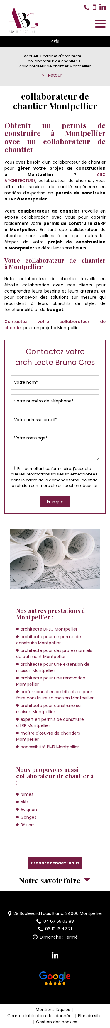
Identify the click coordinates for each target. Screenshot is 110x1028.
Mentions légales (53, 1009)
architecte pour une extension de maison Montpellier (52, 667)
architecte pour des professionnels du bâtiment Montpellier (54, 654)
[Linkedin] (102, 7)
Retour (55, 75)
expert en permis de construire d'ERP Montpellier (50, 722)
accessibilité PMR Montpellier (50, 747)
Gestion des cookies (56, 1022)
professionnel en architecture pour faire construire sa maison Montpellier (55, 695)
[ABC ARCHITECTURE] (21, 20)
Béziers (28, 825)
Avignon (29, 810)
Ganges (28, 817)
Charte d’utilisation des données (40, 1016)
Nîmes (27, 794)
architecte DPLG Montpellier (49, 629)
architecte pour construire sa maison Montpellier (48, 709)
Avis (55, 41)
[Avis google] (55, 979)
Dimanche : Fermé (59, 937)
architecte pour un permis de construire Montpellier (48, 640)
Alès (25, 802)
